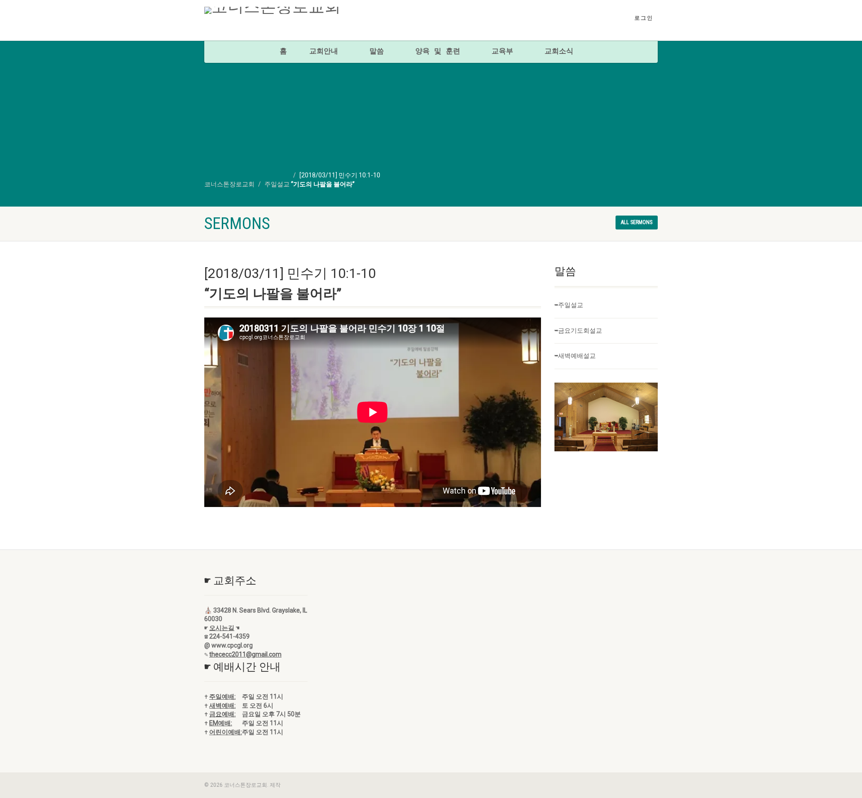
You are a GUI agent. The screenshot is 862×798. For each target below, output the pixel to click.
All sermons (636, 222)
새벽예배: (222, 705)
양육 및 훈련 (437, 52)
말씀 (376, 52)
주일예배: (222, 696)
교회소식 (559, 52)
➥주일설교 (568, 305)
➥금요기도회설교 (578, 330)
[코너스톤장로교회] (275, 10)
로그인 (643, 18)
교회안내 (323, 52)
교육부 (502, 52)
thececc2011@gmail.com (245, 654)
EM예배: (220, 723)
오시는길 (221, 627)
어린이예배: (225, 732)
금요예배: (222, 714)
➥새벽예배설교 (575, 355)
